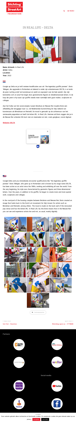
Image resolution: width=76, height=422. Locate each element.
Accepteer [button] (36, 419)
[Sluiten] (47, 131)
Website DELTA (9, 123)
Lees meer (45, 419)
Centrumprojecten (39, 312)
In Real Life (31, 135)
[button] (37, 146)
